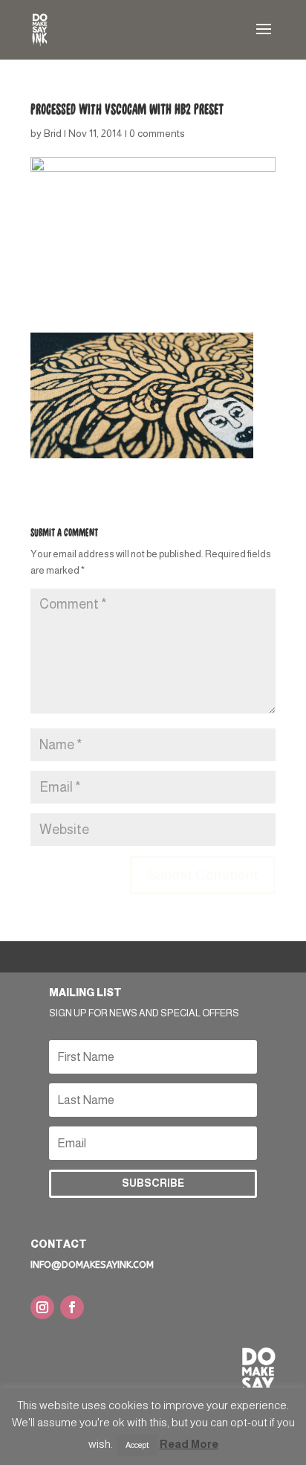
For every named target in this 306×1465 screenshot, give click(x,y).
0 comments (157, 133)
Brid (53, 133)
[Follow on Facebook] (72, 1307)
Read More (189, 1443)
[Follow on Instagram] (42, 1307)
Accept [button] (137, 1444)
